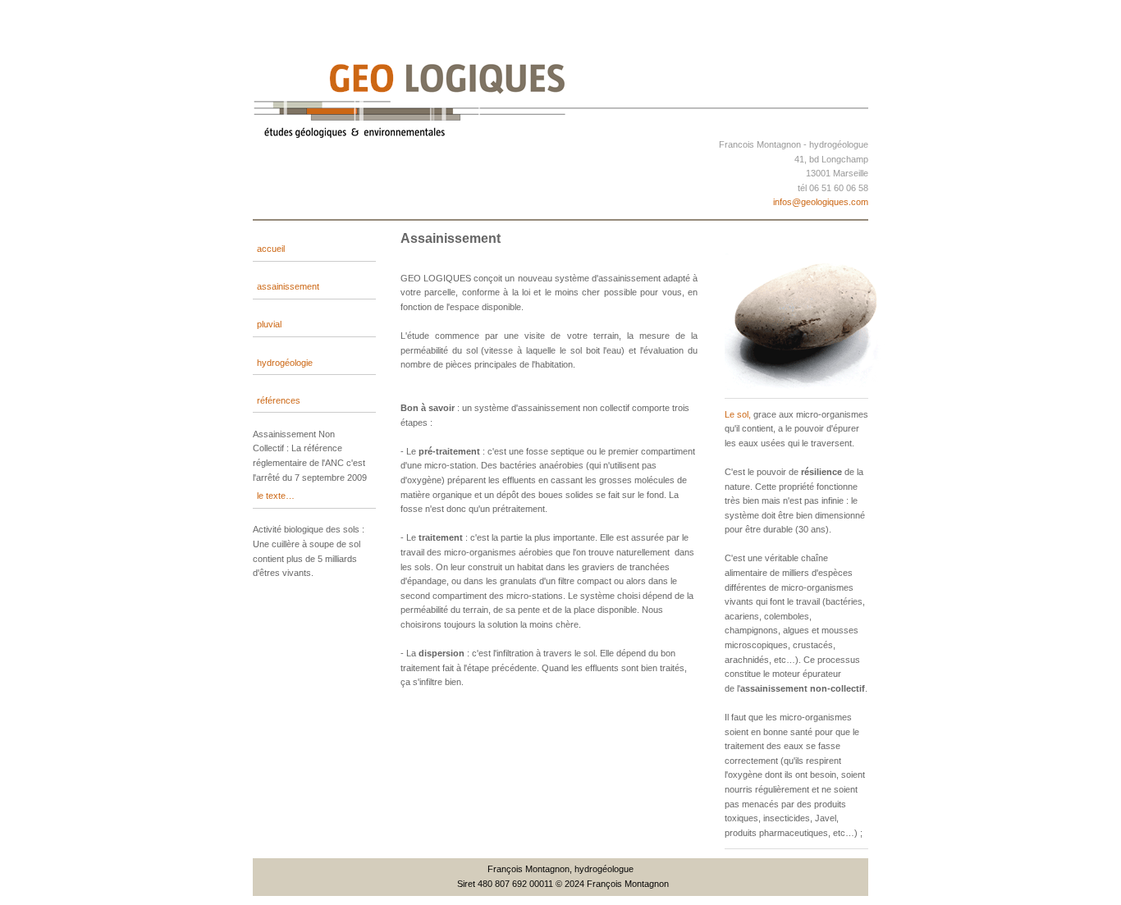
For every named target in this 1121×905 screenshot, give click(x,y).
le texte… (276, 495)
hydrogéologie (285, 363)
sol (742, 414)
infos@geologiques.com (820, 202)
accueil (271, 249)
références (278, 400)
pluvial (269, 324)
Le (731, 414)
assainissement (288, 286)
